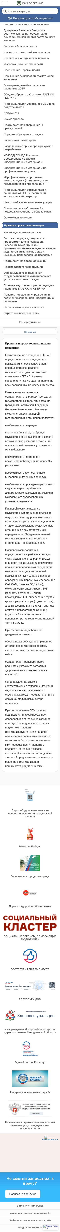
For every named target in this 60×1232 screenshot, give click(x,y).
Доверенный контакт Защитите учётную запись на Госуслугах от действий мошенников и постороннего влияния (29, 35)
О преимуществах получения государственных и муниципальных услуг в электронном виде (27, 276)
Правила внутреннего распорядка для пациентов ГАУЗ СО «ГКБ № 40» (29, 287)
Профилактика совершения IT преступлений (23, 126)
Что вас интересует (19, 11)
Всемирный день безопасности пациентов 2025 (24, 87)
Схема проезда (14, 119)
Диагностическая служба (30, 1206)
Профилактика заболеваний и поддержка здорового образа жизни (28, 210)
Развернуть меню (30, 322)
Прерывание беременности (22, 70)
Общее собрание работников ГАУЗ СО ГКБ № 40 (29, 96)
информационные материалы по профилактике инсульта (25, 169)
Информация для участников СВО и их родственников (29, 105)
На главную (30, 332)
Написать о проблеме (22, 1194)
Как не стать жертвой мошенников (27, 52)
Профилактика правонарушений (25, 260)
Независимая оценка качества (24, 307)
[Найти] (4, 11)
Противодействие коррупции (23, 266)
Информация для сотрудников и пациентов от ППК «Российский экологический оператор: (25, 193)
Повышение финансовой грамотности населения (29, 77)
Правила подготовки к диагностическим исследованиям (26, 22)
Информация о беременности (23, 64)
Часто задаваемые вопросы (22, 232)
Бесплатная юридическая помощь (26, 58)
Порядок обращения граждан (23, 134)
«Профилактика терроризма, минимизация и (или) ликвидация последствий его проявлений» (26, 180)
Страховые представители (21, 313)
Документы (11, 113)
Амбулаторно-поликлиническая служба (30, 1220)
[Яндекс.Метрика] (50, 1227)
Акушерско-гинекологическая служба (30, 1213)
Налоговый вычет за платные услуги (28, 202)
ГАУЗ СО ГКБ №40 (32, 3)
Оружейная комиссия (18, 217)
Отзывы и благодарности (20, 46)
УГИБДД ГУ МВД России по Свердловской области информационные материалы (23, 159)
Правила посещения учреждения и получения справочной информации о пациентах (29, 298)
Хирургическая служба (30, 1227)
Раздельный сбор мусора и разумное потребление (28, 147)
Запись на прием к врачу (20, 140)
